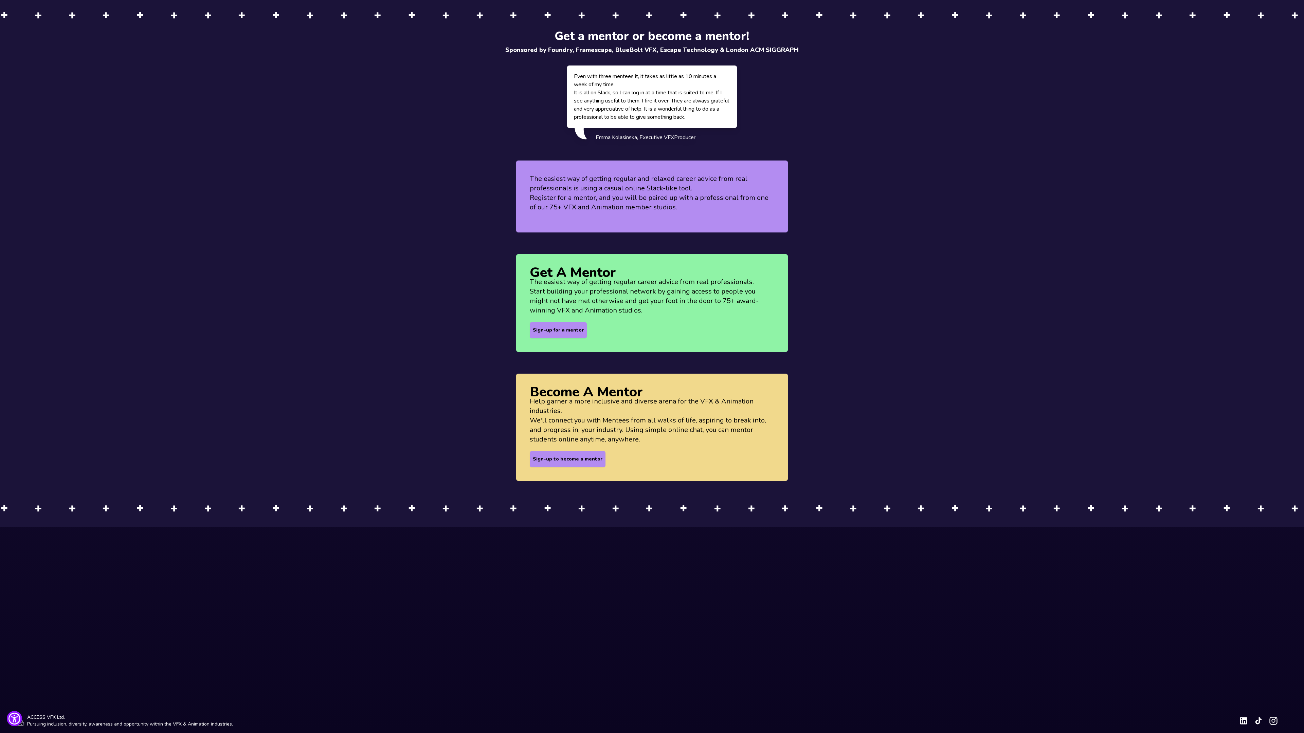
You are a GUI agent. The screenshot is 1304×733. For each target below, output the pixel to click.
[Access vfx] (1243, 721)
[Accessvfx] (1273, 721)
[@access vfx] (1258, 721)
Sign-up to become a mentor (567, 459)
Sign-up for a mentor (558, 330)
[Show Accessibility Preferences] (14, 718)
